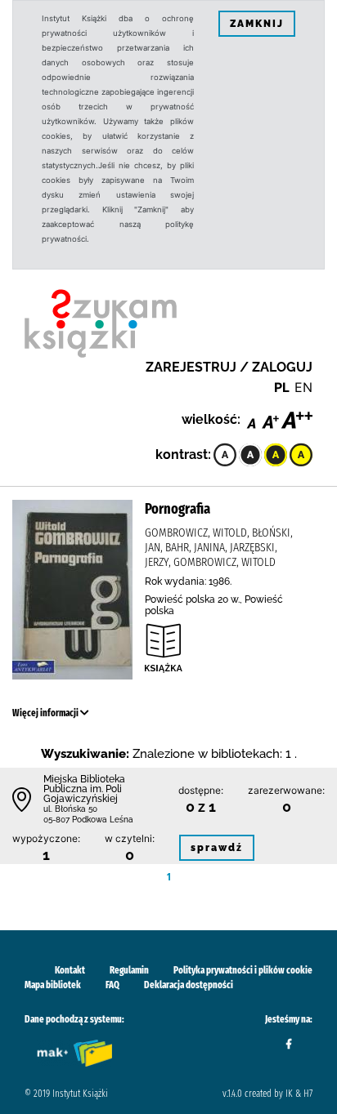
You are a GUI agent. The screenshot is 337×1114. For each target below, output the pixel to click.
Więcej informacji (46, 713)
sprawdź (217, 847)
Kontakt (70, 970)
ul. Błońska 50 (70, 808)
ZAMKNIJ (257, 23)
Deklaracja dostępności (188, 985)
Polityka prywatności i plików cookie (242, 970)
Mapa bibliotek (53, 985)
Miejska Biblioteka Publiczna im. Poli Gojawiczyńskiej (84, 788)
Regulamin (129, 970)
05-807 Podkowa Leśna (88, 819)
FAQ (112, 985)
